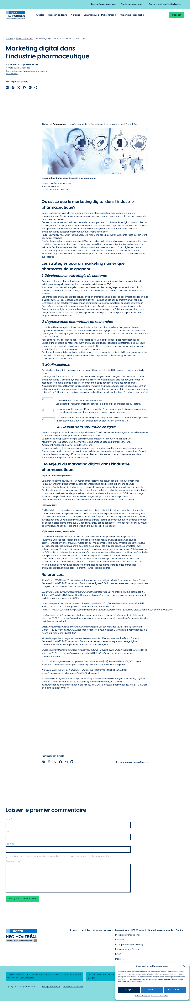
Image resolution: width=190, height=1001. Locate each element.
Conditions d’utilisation (159, 996)
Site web (10, 844)
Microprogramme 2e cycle (127, 949)
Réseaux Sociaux (24, 38)
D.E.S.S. (118, 954)
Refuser (152, 990)
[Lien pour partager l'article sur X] (18, 88)
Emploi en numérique (131, 4)
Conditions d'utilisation (73, 987)
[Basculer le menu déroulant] (143, 4)
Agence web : (20, 978)
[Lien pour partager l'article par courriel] (30, 88)
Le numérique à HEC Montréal (99, 15)
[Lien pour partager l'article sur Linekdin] (7, 88)
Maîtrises (119, 959)
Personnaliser (175, 990)
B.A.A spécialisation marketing (129, 945)
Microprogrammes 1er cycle (127, 935)
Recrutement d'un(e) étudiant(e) (165, 4)
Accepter (129, 990)
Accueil (9, 38)
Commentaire (13, 861)
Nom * (9, 819)
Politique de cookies (142, 996)
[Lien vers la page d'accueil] (16, 15)
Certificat (119, 940)
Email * (9, 831)
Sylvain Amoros (61, 124)
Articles (40, 15)
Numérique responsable (132, 15)
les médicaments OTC (99, 284)
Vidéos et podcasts (57, 15)
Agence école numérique (103, 4)
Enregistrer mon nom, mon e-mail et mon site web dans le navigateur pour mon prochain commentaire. (59, 856)
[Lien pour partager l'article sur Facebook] (24, 88)
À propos (75, 15)
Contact (176, 15)
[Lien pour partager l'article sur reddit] (13, 88)
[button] (184, 966)
